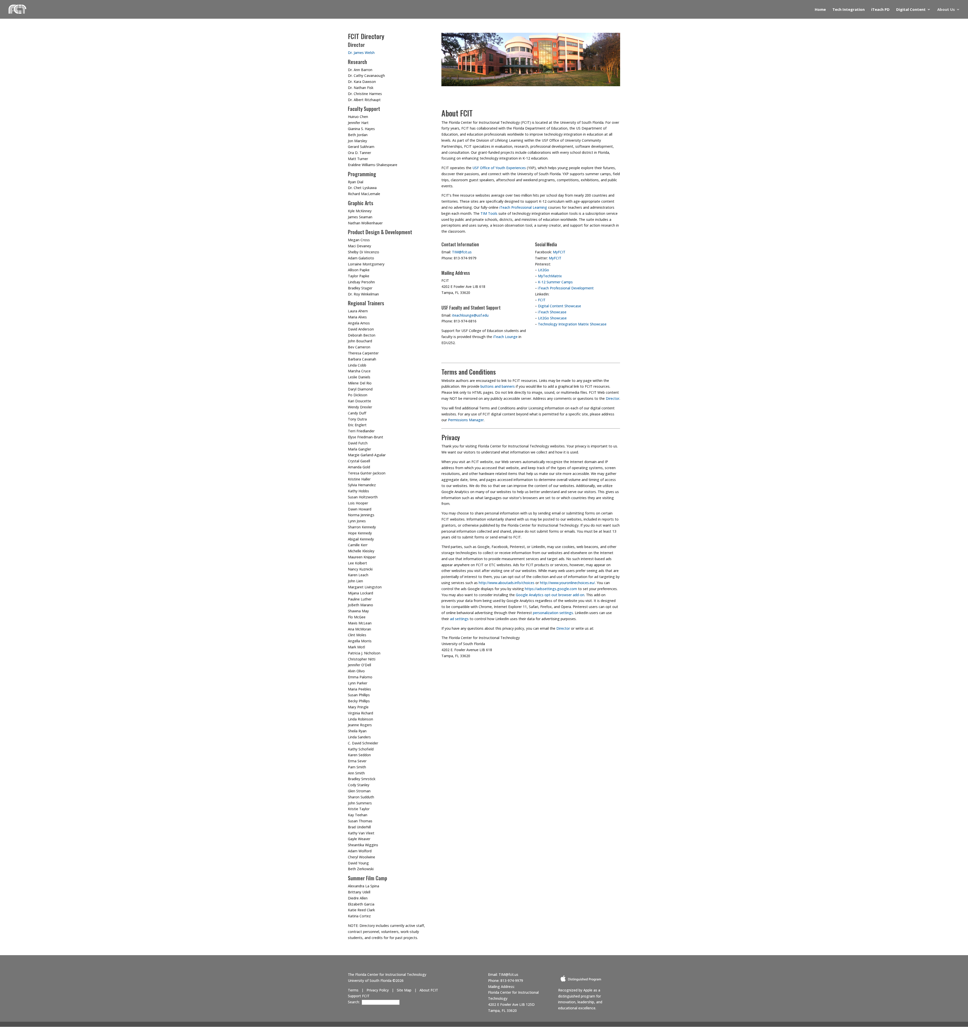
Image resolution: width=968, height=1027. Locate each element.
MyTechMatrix (550, 276)
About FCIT (428, 990)
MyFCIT (559, 252)
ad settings (459, 618)
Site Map (404, 990)
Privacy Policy (378, 990)
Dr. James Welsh (361, 52)
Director (612, 398)
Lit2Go (543, 269)
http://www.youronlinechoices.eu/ (567, 582)
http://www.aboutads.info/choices (506, 582)
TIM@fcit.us (462, 252)
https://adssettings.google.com (551, 588)
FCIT (542, 299)
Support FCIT (359, 995)
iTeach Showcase (552, 312)
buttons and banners (497, 386)
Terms (353, 990)
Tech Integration (848, 10)
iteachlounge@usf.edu (470, 315)
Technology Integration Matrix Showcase (572, 324)
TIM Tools (488, 213)
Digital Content (911, 10)
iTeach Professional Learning (523, 207)
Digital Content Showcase (559, 306)
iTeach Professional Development (566, 288)
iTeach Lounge (505, 336)
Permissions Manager (466, 419)
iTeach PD (880, 10)
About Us (946, 10)
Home (820, 10)
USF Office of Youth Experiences (499, 167)
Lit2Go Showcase (552, 318)
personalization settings (553, 612)
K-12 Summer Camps (555, 282)
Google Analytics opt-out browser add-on (550, 594)
